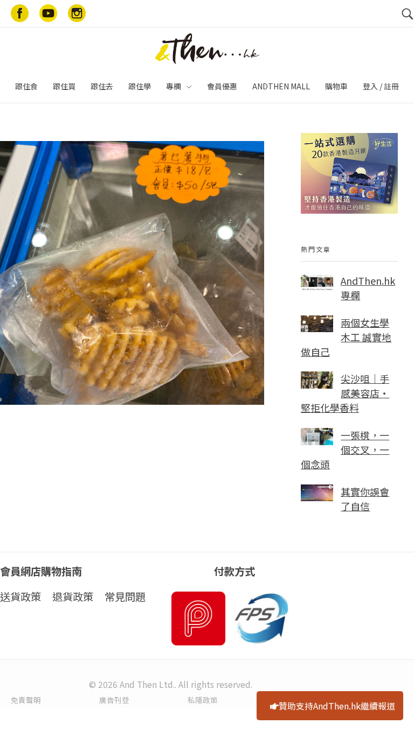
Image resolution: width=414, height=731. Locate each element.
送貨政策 (20, 596)
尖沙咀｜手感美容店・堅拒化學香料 (345, 392)
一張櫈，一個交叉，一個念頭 (345, 449)
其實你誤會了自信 (365, 498)
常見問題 (125, 596)
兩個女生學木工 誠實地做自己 (346, 337)
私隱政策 (203, 699)
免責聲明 (26, 699)
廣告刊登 (114, 699)
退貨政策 (72, 596)
